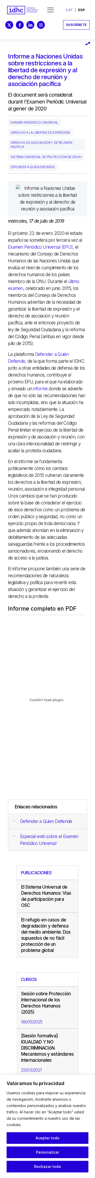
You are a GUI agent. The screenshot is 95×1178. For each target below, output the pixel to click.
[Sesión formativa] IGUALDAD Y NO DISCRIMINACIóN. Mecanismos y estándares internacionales (47, 1048)
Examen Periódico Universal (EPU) (40, 247)
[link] (22, 10)
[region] (47, 1126)
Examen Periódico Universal (34, 122)
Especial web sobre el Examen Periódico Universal (49, 840)
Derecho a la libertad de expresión (40, 133)
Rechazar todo (47, 1166)
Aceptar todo (47, 1138)
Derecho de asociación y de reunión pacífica (41, 145)
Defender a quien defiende (33, 167)
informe (40, 388)
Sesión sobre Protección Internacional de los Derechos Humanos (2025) (46, 1003)
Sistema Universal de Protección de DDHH (46, 157)
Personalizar (47, 1152)
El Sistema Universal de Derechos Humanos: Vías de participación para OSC (46, 896)
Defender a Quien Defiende (46, 821)
